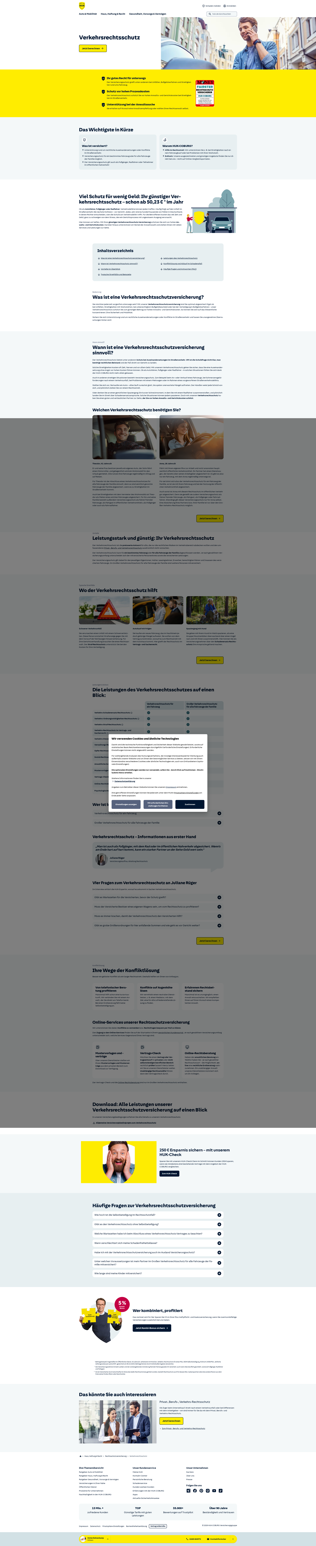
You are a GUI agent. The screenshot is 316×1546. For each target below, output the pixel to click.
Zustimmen (190, 804)
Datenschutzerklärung (125, 781)
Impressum (171, 787)
